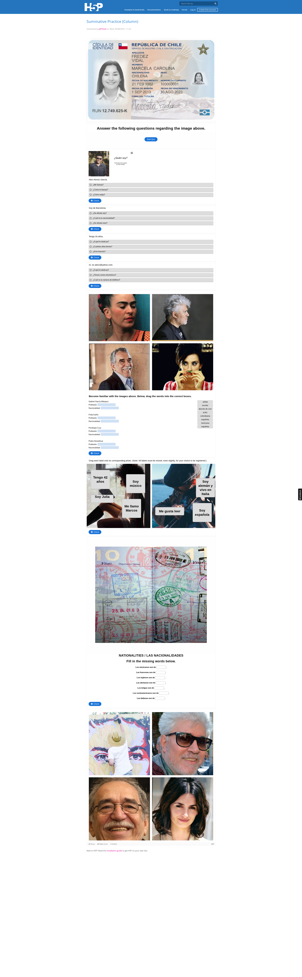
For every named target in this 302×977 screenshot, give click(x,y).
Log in (193, 10)
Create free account (207, 10)
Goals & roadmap (171, 10)
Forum (184, 10)
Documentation (154, 10)
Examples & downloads (134, 10)
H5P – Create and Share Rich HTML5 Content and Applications (93, 7)
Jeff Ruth (103, 29)
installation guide (114, 850)
